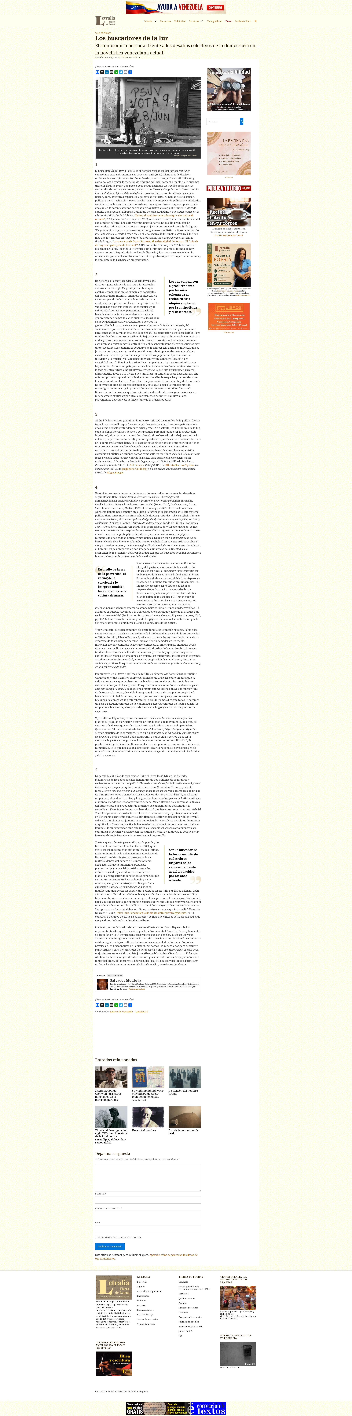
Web (97, 1222)
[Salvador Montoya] (102, 984)
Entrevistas (143, 1296)
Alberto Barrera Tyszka (179, 465)
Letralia (148, 21)
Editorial (142, 1282)
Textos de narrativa (147, 1319)
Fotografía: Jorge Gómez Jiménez (185, 155)
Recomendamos (145, 1310)
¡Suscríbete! (185, 1331)
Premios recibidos (188, 1307)
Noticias (141, 1300)
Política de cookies (189, 1321)
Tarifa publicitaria (195, 1287)
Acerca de (101, 975)
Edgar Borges (115, 472)
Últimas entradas (115, 975)
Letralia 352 (141, 1011)
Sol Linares (137, 465)
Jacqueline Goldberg (134, 468)
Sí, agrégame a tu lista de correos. (119, 1237)
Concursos (165, 21)
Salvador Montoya (125, 980)
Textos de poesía (146, 1324)
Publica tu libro (243, 21)
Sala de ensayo (103, 33)
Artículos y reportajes (149, 1291)
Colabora (183, 1312)
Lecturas (142, 1305)
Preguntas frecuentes (190, 1317)
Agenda (141, 1286)
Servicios (194, 21)
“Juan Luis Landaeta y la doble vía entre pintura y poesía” (151, 913)
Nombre (100, 1194)
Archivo (183, 1303)
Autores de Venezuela (121, 1011)
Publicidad (180, 21)
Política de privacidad (191, 1326)
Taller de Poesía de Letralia (228, 291)
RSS (181, 1335)
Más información (243, 295)
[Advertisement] (148, 1034)
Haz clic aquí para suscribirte (229, 235)
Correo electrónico (108, 1208)
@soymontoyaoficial (137, 989)
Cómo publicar (214, 21)
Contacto (183, 1282)
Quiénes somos (187, 1298)
